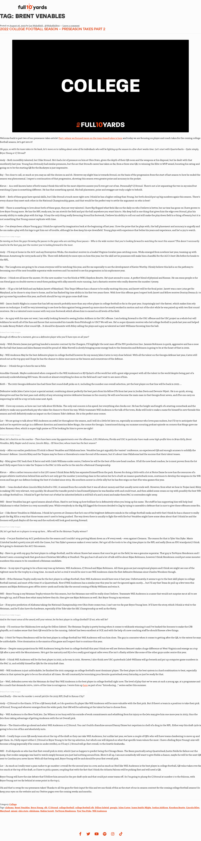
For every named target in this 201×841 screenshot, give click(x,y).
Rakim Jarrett (47, 810)
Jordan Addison (160, 807)
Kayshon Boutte (177, 807)
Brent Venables (22, 807)
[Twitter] (88, 833)
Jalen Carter (124, 807)
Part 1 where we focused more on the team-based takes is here (90, 138)
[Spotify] (104, 833)
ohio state (23, 810)
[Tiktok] (120, 833)
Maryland (5, 810)
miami (14, 810)
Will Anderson (99, 810)
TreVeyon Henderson (65, 810)
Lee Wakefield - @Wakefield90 (44, 25)
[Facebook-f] (80, 833)
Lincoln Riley (192, 807)
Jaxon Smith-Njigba (141, 807)
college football (66, 807)
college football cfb (84, 807)
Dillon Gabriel (102, 807)
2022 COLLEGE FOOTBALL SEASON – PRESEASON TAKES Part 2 (52, 29)
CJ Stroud (53, 807)
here (85, 685)
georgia (113, 807)
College (13, 804)
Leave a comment (71, 25)
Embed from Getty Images (10, 237)
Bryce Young (37, 807)
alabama (9, 807)
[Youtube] (96, 833)
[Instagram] (112, 833)
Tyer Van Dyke (84, 810)
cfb (45, 807)
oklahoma (34, 810)
